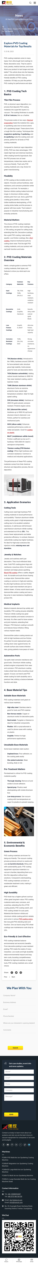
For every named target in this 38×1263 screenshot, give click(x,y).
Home (4, 29)
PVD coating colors (26, 919)
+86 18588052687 (14, 1194)
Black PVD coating (10, 573)
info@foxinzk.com (16, 1202)
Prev (5, 977)
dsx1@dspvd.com (16, 1200)
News (10, 29)
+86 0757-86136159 (15, 1196)
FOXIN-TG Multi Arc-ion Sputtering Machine (17, 1175)
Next (13, 977)
